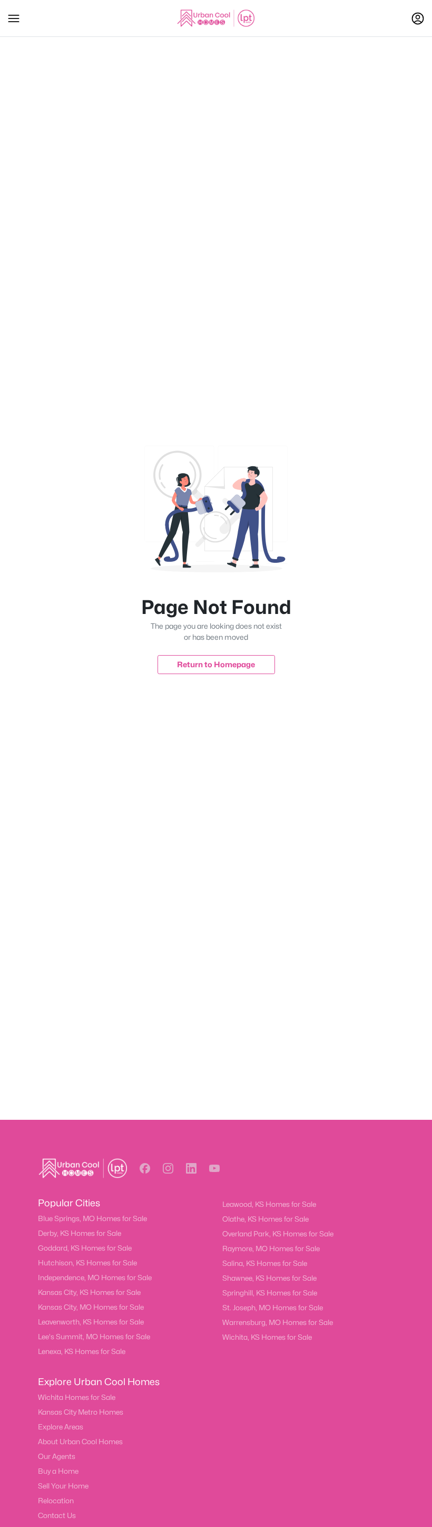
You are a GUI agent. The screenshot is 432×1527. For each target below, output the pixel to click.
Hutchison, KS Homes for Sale (87, 1263)
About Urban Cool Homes (80, 1441)
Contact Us (57, 1515)
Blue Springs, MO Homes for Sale (92, 1218)
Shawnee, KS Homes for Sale (269, 1278)
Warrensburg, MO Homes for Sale (277, 1322)
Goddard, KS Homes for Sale (85, 1248)
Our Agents (56, 1456)
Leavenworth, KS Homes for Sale (91, 1322)
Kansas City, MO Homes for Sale (91, 1307)
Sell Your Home (63, 1486)
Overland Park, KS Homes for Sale (277, 1234)
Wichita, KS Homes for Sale (267, 1337)
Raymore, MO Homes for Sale (271, 1248)
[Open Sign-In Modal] (418, 18)
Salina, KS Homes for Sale (264, 1263)
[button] (13, 18)
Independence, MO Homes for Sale (95, 1277)
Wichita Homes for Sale (76, 1397)
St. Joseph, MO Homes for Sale (272, 1307)
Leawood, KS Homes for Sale (269, 1204)
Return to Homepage (216, 664)
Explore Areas (60, 1427)
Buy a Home (58, 1471)
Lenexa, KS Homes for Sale (81, 1351)
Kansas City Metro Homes (80, 1412)
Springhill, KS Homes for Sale (269, 1293)
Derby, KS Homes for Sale (79, 1233)
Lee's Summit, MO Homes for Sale (94, 1336)
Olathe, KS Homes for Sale (265, 1219)
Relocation (56, 1500)
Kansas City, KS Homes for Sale (89, 1292)
